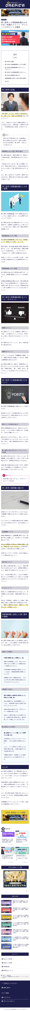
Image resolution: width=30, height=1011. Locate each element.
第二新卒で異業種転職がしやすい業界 (15, 64)
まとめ (7, 81)
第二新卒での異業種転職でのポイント (15, 72)
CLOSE (15, 57)
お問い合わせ (6, 987)
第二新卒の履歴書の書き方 (12, 75)
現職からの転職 (7, 962)
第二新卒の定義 (9, 61)
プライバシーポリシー (9, 1001)
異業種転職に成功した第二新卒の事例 (15, 78)
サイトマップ (6, 997)
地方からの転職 (7, 959)
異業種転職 (4, 19)
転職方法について (8, 970)
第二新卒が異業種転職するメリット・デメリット (15, 68)
